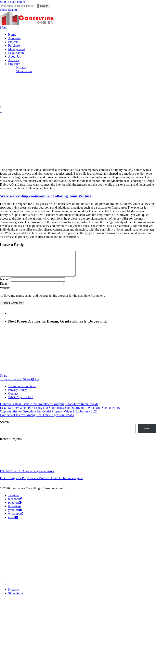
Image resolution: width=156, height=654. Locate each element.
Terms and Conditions (22, 386)
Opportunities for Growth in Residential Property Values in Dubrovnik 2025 (49, 411)
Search (44, 5)
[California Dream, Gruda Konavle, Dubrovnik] (31, 464)
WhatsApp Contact (20, 397)
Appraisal (40, 530)
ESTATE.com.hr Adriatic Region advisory (27, 471)
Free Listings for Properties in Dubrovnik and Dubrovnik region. (41, 478)
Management (43, 548)
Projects (38, 536)
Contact (13, 393)
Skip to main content (13, 1)
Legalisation (42, 554)
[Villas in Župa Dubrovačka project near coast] (10, 464)
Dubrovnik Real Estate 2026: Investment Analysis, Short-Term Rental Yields (49, 404)
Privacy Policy (17, 390)
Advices (38, 566)
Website (5, 288)
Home (36, 524)
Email (5, 283)
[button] (8, 9)
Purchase (39, 542)
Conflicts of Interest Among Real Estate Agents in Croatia (37, 415)
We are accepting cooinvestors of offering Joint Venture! (46, 196)
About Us (39, 560)
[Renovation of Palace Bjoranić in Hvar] (52, 464)
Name (5, 279)
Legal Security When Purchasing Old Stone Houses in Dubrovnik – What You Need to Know (60, 407)
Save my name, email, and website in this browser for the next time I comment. (54, 295)
